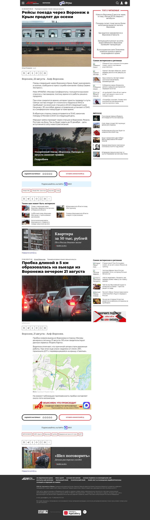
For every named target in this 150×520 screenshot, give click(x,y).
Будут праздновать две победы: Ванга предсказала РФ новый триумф (113, 139)
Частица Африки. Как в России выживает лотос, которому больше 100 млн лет (114, 272)
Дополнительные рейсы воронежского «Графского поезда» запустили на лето (40, 222)
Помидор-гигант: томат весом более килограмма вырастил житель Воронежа (111, 25)
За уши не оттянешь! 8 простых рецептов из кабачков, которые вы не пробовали (115, 301)
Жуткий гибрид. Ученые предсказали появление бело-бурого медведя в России (115, 293)
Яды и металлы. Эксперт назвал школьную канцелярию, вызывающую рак (113, 79)
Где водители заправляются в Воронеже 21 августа (110, 34)
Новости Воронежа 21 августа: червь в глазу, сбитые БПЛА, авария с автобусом (111, 16)
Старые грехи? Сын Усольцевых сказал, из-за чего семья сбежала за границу (114, 264)
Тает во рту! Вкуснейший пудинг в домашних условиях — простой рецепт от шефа (114, 286)
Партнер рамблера (55, 512)
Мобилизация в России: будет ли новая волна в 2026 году (113, 131)
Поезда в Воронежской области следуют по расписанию (77, 214)
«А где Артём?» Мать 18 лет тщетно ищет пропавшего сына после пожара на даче (114, 94)
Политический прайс (78, 480)
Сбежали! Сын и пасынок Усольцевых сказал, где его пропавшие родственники (115, 65)
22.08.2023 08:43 (27, 9)
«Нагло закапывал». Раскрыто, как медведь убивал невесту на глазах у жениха (114, 279)
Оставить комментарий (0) (75, 174)
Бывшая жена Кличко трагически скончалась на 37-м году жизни (113, 145)
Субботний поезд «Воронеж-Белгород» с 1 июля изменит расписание (41, 215)
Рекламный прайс (62, 480)
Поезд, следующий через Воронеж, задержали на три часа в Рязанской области (42, 208)
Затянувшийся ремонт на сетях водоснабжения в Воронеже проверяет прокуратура (110, 43)
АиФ (34, 68)
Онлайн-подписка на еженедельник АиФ (97, 478)
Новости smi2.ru (29, 253)
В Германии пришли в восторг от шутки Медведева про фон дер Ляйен (115, 153)
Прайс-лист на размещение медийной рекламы (104, 480)
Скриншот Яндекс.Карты (45, 392)
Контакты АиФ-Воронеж (44, 480)
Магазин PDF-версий (73, 478)
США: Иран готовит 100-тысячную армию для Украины (113, 124)
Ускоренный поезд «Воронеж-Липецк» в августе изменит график (59, 153)
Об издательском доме (44, 478)
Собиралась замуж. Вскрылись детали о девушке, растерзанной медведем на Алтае (113, 86)
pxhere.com (26, 323)
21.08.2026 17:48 (27, 259)
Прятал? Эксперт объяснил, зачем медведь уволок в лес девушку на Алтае (114, 72)
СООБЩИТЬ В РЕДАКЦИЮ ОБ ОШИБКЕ (48, 482)
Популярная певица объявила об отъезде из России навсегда (112, 117)
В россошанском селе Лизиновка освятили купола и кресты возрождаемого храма (110, 51)
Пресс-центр (59, 478)
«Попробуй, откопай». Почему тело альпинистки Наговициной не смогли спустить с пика (114, 101)
